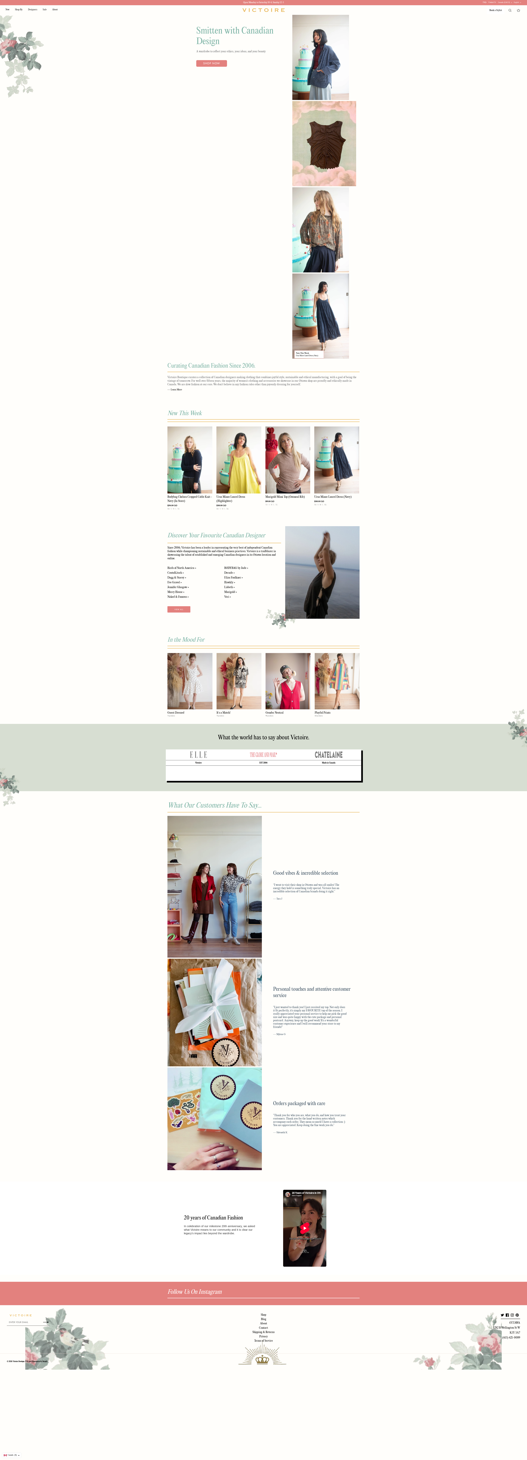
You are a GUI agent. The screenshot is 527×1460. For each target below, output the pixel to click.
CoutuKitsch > (175, 572)
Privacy (263, 1336)
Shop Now (211, 63)
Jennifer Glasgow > (178, 587)
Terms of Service (263, 1340)
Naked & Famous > (178, 597)
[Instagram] (512, 1315)
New (7, 9)
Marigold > (230, 592)
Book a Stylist (495, 10)
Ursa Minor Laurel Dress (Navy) (307, 356)
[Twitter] (502, 1315)
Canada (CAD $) (504, 2)
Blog (263, 1319)
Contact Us (492, 2)
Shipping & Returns (263, 1332)
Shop (263, 1315)
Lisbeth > (229, 587)
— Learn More (174, 389)
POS (26, 1361)
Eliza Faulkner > (233, 577)
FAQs (485, 2)
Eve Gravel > (174, 582)
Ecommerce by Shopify (39, 1361)
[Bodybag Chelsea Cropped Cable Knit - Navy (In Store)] (189, 459)
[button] (11, 1455)
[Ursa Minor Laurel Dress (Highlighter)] (238, 459)
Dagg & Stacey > (176, 577)
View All (178, 609)
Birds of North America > (181, 568)
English (516, 2)
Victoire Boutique (18, 1361)
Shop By (19, 9)
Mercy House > (175, 592)
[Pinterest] (517, 1315)
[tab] (198, 754)
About (55, 9)
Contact (263, 1328)
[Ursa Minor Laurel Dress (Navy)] (336, 459)
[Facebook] (507, 1315)
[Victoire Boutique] (263, 10)
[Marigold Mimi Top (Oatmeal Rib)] (287, 459)
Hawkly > (229, 582)
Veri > (227, 597)
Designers (32, 9)
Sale (45, 9)
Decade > (229, 572)
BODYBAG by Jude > (236, 568)
